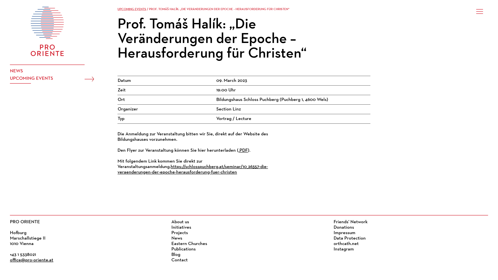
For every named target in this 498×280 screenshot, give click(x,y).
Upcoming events (31, 78)
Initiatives (181, 227)
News (16, 71)
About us (180, 222)
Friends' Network (350, 222)
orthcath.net (346, 244)
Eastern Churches (189, 244)
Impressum (344, 233)
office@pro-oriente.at (31, 260)
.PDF (243, 150)
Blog (175, 254)
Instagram (344, 249)
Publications (183, 249)
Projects (179, 233)
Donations (344, 227)
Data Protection (350, 238)
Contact (179, 260)
